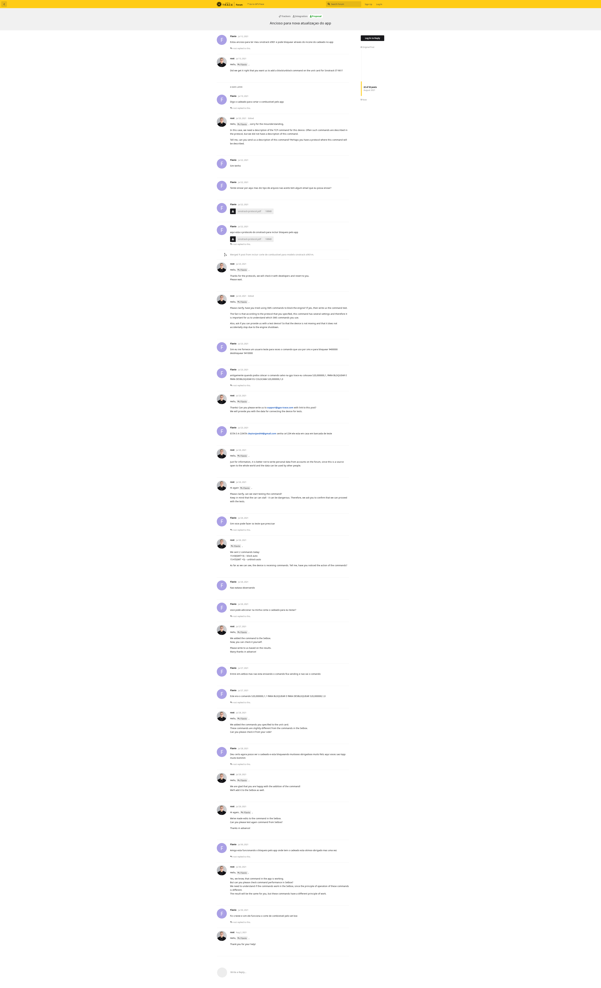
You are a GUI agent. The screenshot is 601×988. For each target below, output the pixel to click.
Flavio (243, 64)
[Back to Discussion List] (4, 4)
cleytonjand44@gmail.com (262, 433)
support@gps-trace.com (280, 407)
